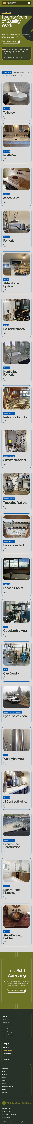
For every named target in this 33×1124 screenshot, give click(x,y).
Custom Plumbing (7, 1020)
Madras (4, 1090)
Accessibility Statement (9, 1114)
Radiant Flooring (7, 1032)
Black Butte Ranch (7, 1086)
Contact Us (6, 1059)
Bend (3, 1071)
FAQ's (4, 1056)
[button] (29, 3)
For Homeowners (7, 1026)
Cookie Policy (6, 1117)
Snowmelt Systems (7, 1035)
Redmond (4, 1074)
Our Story (6, 1047)
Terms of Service (7, 1111)
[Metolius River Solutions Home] (16, 1103)
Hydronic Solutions (7, 1029)
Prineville (4, 1093)
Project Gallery (7, 1050)
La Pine (4, 1080)
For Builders (5, 1023)
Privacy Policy (6, 1108)
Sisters (4, 1077)
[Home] (9, 3)
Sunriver (4, 1083)
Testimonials (7, 1053)
